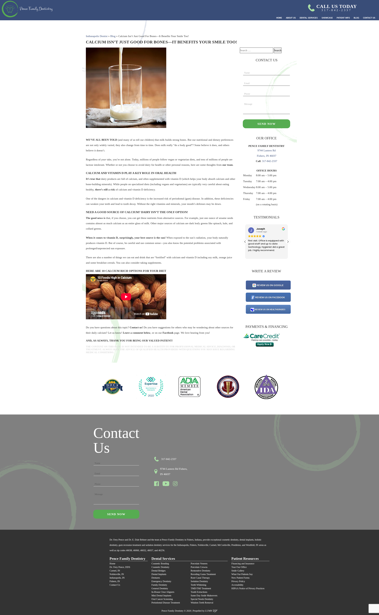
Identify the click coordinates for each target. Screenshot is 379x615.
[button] (288, 241)
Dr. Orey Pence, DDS (120, 567)
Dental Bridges (158, 570)
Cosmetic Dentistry (160, 567)
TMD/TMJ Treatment (201, 588)
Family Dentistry (159, 585)
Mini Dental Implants (161, 595)
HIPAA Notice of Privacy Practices (247, 588)
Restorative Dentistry (200, 570)
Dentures (155, 577)
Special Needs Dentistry (202, 599)
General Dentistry (159, 588)
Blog (356, 18)
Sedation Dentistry (199, 581)
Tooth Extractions (199, 592)
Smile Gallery (237, 570)
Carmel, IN (115, 570)
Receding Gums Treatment (203, 574)
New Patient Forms (240, 577)
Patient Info (343, 18)
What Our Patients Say (242, 574)
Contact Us (369, 18)
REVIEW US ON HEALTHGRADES (270, 309)
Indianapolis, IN (117, 577)
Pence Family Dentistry (127, 559)
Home (279, 18)
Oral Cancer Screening (162, 599)
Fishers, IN (115, 581)
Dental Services (309, 18)
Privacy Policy (238, 581)
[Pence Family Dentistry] (27, 9)
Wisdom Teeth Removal (202, 602)
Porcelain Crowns (199, 567)
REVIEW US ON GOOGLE (270, 285)
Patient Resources (245, 559)
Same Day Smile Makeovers (204, 595)
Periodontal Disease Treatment (165, 602)
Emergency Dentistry (161, 581)
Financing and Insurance (242, 563)
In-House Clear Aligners (162, 592)
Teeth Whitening (198, 585)
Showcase (327, 18)
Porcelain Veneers (199, 563)
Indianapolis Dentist (96, 36)
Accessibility (237, 585)
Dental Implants (158, 574)
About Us (291, 18)
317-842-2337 (269, 161)
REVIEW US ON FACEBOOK (270, 297)
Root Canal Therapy (200, 577)
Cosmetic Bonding (160, 563)
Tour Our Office (239, 567)
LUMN (209, 611)
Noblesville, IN (117, 574)
